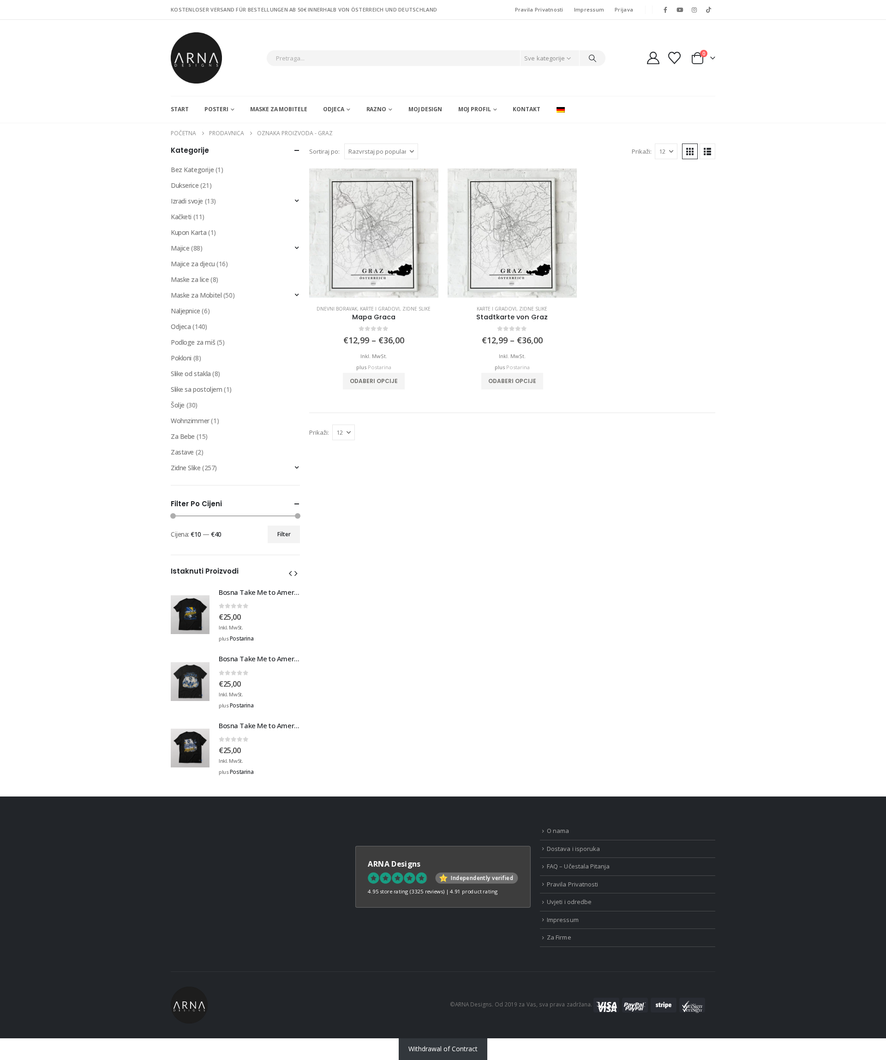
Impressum (589, 9)
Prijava (624, 9)
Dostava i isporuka (573, 848)
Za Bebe (183, 436)
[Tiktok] (709, 10)
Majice (180, 248)
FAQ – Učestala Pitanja (578, 866)
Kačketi (181, 216)
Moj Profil (474, 109)
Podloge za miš (193, 342)
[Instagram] (694, 10)
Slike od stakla (191, 373)
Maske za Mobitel (196, 295)
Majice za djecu (193, 263)
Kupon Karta (188, 232)
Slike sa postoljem (196, 389)
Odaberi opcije (374, 381)
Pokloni (181, 357)
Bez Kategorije (192, 169)
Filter (284, 534)
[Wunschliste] (674, 58)
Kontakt (526, 109)
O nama (558, 830)
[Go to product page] (373, 233)
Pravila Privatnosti (539, 9)
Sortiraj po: (324, 151)
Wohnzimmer (190, 420)
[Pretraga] (592, 58)
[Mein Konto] (653, 58)
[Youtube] (680, 10)
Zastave (182, 452)
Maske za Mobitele (278, 109)
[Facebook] (665, 10)
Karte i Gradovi (380, 308)
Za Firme (559, 937)
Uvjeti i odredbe (569, 902)
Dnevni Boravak (337, 308)
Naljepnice (185, 310)
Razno (376, 109)
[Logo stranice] (196, 58)
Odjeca (333, 109)
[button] (690, 151)
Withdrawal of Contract (443, 1048)
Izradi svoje (187, 201)
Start (179, 109)
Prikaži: (642, 151)
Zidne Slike (416, 308)
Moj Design (425, 109)
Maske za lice (190, 279)
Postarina (379, 367)
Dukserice (184, 185)
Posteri (216, 109)
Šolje (178, 405)
